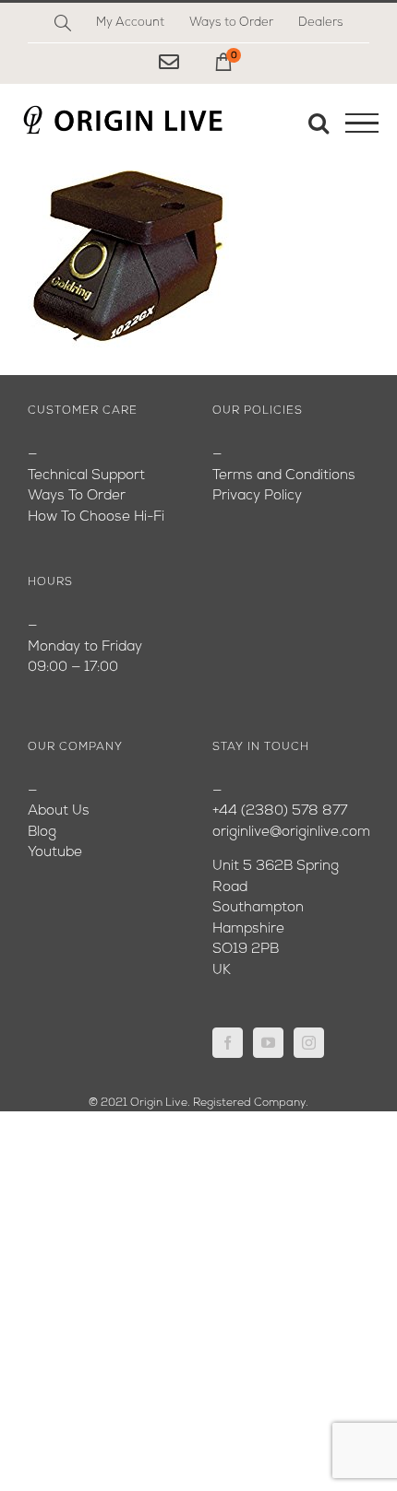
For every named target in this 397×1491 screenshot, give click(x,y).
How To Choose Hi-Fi (96, 517)
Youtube (55, 853)
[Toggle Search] (318, 123)
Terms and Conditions (283, 476)
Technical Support (86, 476)
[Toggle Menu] (362, 123)
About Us (59, 811)
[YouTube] (268, 1042)
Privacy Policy (257, 496)
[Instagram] (309, 1042)
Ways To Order (77, 496)
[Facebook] (227, 1042)
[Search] (62, 23)
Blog (42, 832)
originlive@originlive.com (291, 832)
